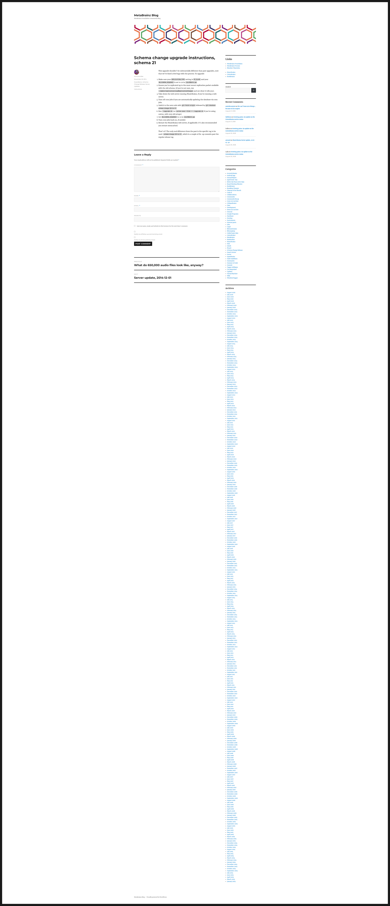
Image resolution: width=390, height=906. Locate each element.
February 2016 (231, 559)
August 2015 (231, 572)
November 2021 (232, 414)
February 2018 (231, 508)
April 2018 (230, 504)
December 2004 (232, 843)
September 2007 (232, 773)
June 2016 (230, 551)
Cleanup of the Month (234, 190)
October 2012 (231, 644)
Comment (138, 165)
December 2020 (232, 438)
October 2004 (231, 847)
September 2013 (232, 621)
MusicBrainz (138, 82)
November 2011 (232, 668)
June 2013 (230, 627)
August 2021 (231, 420)
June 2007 (230, 779)
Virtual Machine (232, 274)
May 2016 (230, 553)
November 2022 (232, 388)
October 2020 (231, 442)
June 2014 (230, 602)
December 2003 (232, 864)
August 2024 (231, 344)
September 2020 (232, 444)
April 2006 (230, 809)
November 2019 (232, 465)
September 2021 (232, 418)
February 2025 (231, 331)
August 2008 (231, 751)
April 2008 (230, 760)
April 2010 (230, 708)
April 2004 (230, 856)
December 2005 (232, 817)
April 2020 (230, 455)
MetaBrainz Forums (233, 66)
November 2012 (232, 642)
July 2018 (230, 497)
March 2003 (231, 879)
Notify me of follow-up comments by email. (148, 234)
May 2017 (230, 527)
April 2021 (230, 429)
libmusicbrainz (232, 229)
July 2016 (230, 548)
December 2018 (232, 487)
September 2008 (232, 749)
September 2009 (232, 723)
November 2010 (232, 694)
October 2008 (231, 747)
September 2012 (232, 647)
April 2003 (230, 877)
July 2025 (230, 320)
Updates (137, 86)
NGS (228, 244)
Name (137, 196)
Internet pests (231, 222)
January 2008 (231, 766)
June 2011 (230, 679)
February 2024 (231, 356)
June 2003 (230, 875)
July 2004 (230, 851)
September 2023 (232, 367)
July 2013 (230, 625)
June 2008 (230, 755)
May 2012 (230, 655)
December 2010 (232, 691)
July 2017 (230, 523)
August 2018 (231, 495)
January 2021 (231, 435)
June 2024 (230, 348)
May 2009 (230, 732)
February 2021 (231, 433)
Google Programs (232, 214)
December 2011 (232, 666)
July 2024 (230, 346)
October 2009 (231, 721)
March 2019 (231, 480)
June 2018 (230, 499)
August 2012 (231, 649)
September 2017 (232, 519)
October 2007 (231, 770)
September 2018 (232, 493)
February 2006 (232, 813)
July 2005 (230, 828)
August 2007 (231, 775)
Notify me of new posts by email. (144, 240)
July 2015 (230, 574)
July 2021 (230, 423)
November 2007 (232, 768)
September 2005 (232, 824)
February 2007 (231, 787)
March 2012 (231, 659)
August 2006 (231, 800)
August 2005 (231, 826)
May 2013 (230, 630)
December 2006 (232, 792)
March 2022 (231, 406)
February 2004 (231, 860)
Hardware (230, 216)
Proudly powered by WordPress (157, 897)
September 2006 (232, 798)
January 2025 (231, 333)
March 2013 (231, 634)
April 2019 (230, 478)
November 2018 (232, 489)
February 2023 (231, 382)
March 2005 (231, 837)
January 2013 (231, 638)
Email (137, 206)
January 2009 (231, 741)
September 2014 (232, 595)
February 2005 (231, 839)
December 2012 (232, 640)
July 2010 (230, 702)
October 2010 (231, 696)
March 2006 (231, 811)
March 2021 (231, 431)
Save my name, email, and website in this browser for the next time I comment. (162, 226)
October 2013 (231, 619)
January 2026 (231, 307)
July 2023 (230, 371)
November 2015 (232, 566)
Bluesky (229, 68)
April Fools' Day (232, 180)
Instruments (231, 220)
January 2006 (231, 815)
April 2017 (230, 529)
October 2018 (231, 491)
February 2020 (231, 459)
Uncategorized (232, 269)
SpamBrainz (231, 256)
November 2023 (232, 363)
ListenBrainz (231, 74)
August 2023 (231, 369)
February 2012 (231, 662)
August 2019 (231, 472)
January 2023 (231, 384)
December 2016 (232, 538)
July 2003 (230, 873)
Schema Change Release (235, 250)
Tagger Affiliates (232, 267)
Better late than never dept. (235, 182)
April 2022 (230, 403)
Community (231, 197)
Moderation (231, 239)
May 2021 (230, 427)
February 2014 (231, 610)
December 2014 (232, 589)
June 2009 (230, 730)
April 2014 (230, 606)
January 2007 (231, 790)
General (229, 212)
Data (228, 205)
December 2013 (232, 615)
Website (137, 215)
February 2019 (231, 482)
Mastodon (236, 68)
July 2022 (230, 397)
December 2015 (232, 563)
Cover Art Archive (232, 201)
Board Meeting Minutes (234, 184)
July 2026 (230, 295)
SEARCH (228, 87)
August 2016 (231, 546)
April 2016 (230, 555)
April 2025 (230, 327)
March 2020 (231, 457)
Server (147, 84)
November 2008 (232, 745)
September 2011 (232, 672)
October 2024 (231, 339)
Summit (229, 265)
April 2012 (230, 657)
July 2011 (230, 676)
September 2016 (232, 544)
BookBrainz (231, 76)
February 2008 (231, 764)
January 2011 (231, 689)
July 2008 (230, 753)
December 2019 (232, 463)
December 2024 (232, 335)
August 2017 (231, 521)
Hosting (229, 218)
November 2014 (232, 591)
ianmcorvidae (138, 76)
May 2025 (230, 324)
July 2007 (230, 777)
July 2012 (230, 651)
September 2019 (232, 470)
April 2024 (230, 352)
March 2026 (231, 303)
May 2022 (230, 401)
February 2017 (231, 534)
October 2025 (231, 314)
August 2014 (231, 598)
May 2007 (230, 781)
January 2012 (231, 664)
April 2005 (230, 834)
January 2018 (231, 510)
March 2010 (231, 711)
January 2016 (231, 561)
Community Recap (233, 199)
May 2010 (230, 706)
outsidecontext (230, 106)
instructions (138, 89)
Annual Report (231, 178)
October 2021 (231, 416)
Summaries (231, 261)
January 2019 (231, 484)
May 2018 (230, 502)
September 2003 (232, 871)
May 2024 (230, 350)
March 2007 (231, 785)
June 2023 (230, 374)
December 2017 (232, 512)
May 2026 (230, 299)
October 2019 (231, 467)
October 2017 (231, 516)
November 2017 (232, 514)
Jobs (228, 224)
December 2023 (232, 361)
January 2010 (231, 715)
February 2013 (231, 636)
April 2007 (230, 783)
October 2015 (231, 568)
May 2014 (230, 604)
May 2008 (230, 758)
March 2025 (231, 329)
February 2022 (231, 408)
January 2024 (231, 359)
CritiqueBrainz (231, 203)
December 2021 (232, 412)
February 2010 (231, 713)
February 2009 (232, 738)
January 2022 (231, 410)
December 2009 (232, 717)
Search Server (231, 252)
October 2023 (231, 365)
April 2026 (230, 301)
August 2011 (231, 674)
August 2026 (231, 292)
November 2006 (232, 794)
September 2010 (232, 698)
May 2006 (230, 807)
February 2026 (232, 305)
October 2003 (231, 869)
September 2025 (232, 316)
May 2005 (230, 832)
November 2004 (232, 845)
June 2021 (230, 425)
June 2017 (230, 525)
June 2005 (230, 830)
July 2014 (230, 600)
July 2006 (230, 802)
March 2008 (231, 762)
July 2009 (230, 728)
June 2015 (230, 576)
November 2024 (232, 337)
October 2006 (231, 796)
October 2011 (231, 670)
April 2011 (230, 683)
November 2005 (232, 819)
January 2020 (231, 461)
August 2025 (231, 318)
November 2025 (232, 312)
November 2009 (232, 719)
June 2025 (230, 322)
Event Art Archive (232, 210)
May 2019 (230, 476)
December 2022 (232, 386)
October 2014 (231, 593)
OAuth (229, 246)
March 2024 (231, 354)
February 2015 (231, 585)
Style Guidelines (232, 259)
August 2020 (231, 446)
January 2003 (231, 881)
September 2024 (232, 342)
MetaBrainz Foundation (234, 64)
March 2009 (231, 736)
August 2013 (231, 623)
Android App (231, 175)
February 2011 (231, 687)
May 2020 (230, 452)
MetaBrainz (231, 237)
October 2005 (231, 822)
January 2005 (231, 841)
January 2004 (231, 862)
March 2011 (231, 685)
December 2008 (232, 743)
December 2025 (232, 310)
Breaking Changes (233, 188)
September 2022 (232, 393)
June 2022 (230, 399)
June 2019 (230, 474)
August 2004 (231, 849)
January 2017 (231, 536)
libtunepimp (231, 231)
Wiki (228, 276)
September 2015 (232, 570)
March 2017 (231, 531)
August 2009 (231, 726)
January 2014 (231, 612)
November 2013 (232, 617)
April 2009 (230, 734)
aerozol (227, 140)
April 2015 (230, 580)
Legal (229, 227)
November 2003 (232, 866)
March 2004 (231, 858)
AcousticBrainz (232, 173)
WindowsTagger (232, 278)
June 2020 (230, 450)
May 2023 (230, 376)
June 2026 (230, 297)
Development (231, 207)
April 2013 (230, 632)
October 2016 (231, 542)
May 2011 (230, 681)
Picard (229, 248)
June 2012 (230, 653)
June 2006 (230, 805)
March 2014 (231, 608)
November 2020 (232, 440)
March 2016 (231, 557)
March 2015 (231, 583)
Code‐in (229, 192)
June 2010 (230, 704)
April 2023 (230, 378)
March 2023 (231, 380)
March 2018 (231, 506)
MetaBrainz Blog (146, 15)
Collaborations (232, 195)
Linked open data (232, 233)
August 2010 (231, 700)
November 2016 (232, 540)
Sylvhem (228, 117)
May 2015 (230, 578)
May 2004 (230, 854)
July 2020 (230, 448)
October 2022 (231, 391)
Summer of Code (232, 263)
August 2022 (231, 395)
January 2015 (231, 587)
